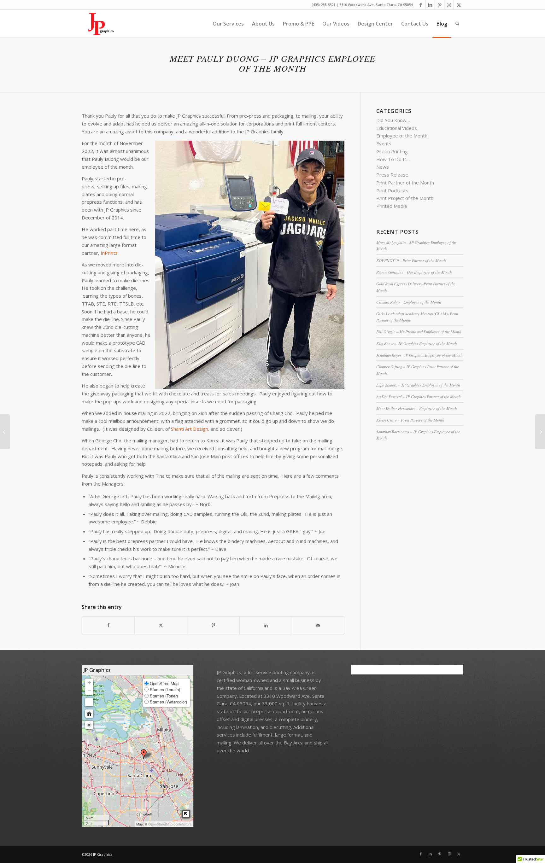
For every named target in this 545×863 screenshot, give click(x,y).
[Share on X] (161, 625)
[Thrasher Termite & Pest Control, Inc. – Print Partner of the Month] (540, 431)
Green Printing (392, 151)
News (382, 167)
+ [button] (89, 682)
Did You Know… (393, 120)
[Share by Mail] (318, 625)
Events (383, 143)
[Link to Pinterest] (439, 4)
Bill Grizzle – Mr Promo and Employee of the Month (418, 331)
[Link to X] (458, 4)
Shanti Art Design (189, 429)
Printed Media (391, 206)
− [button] (89, 690)
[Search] (457, 24)
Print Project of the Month (404, 198)
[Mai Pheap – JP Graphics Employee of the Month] (5, 431)
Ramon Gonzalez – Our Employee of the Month (414, 272)
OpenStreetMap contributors (170, 823)
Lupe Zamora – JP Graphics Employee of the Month (418, 385)
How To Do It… (393, 159)
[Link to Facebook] (420, 4)
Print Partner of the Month (405, 182)
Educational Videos (396, 128)
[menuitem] (228, 24)
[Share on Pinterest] (213, 625)
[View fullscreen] (89, 702)
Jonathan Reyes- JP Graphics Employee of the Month (419, 355)
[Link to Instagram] (449, 4)
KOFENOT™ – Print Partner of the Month (411, 260)
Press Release (392, 175)
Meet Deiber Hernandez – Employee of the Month (416, 408)
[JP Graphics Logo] (98, 24)
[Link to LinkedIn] (430, 4)
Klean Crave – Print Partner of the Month (410, 420)
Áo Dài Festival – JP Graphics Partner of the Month (418, 396)
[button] (89, 725)
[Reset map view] (89, 713)
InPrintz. (110, 253)
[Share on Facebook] (108, 625)
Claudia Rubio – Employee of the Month (408, 302)
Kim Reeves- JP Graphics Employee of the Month (416, 343)
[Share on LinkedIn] (266, 625)
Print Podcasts (392, 190)
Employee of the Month (401, 135)
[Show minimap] (186, 814)
